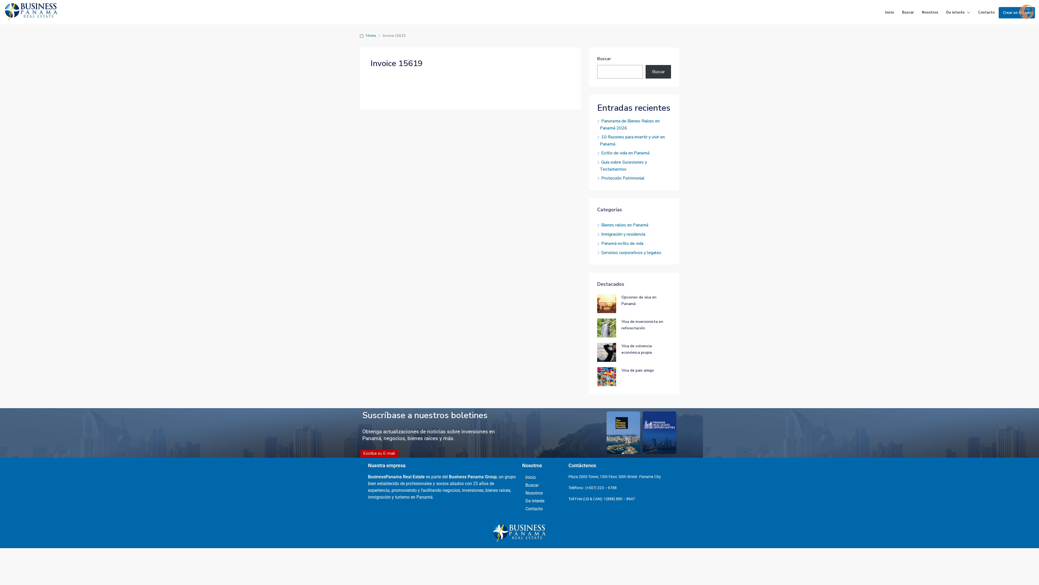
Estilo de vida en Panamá (625, 153)
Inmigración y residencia (623, 234)
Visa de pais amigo (638, 370)
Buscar (908, 12)
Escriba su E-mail (379, 453)
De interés (955, 12)
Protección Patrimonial (623, 178)
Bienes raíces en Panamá (624, 225)
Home (371, 35)
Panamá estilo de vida (622, 243)
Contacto (986, 12)
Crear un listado (1017, 12)
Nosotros (930, 12)
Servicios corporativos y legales (631, 253)
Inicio (889, 12)
